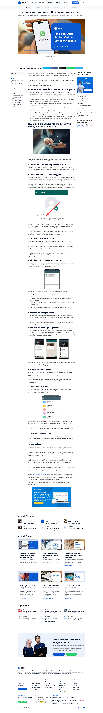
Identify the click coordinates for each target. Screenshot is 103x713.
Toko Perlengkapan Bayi (50, 685)
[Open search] (84, 2)
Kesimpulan (13, 106)
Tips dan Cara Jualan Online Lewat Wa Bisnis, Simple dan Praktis (17, 81)
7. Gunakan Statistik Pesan (17, 100)
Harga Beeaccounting (22, 680)
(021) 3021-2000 (39, 697)
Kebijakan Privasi (75, 689)
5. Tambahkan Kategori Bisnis (17, 95)
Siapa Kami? (74, 680)
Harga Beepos (21, 683)
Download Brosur (22, 689)
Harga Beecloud (21, 681)
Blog (59, 680)
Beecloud (36, 482)
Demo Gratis (75, 2)
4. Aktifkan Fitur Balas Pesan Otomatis (17, 92)
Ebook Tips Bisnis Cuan (63, 689)
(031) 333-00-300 (47, 697)
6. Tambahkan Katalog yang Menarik (17, 98)
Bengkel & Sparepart (36, 687)
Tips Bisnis (53, 59)
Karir (73, 681)
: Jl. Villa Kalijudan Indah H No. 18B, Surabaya (63, 697)
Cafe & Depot (34, 685)
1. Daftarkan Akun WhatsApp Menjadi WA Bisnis (17, 84)
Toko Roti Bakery (48, 680)
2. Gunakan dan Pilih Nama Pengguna (17, 87)
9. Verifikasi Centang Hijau (17, 104)
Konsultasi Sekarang (58, 654)
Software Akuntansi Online (39, 474)
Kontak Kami (74, 683)
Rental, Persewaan (49, 687)
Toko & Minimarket (36, 683)
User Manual (61, 687)
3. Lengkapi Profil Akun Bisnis (17, 90)
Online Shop (34, 689)
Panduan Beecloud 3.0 (63, 683)
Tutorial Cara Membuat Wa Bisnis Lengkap (17, 78)
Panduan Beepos (62, 685)
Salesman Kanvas (35, 681)
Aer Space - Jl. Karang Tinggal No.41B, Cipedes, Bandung (66, 699)
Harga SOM (20, 685)
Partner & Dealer (75, 687)
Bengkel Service (48, 681)
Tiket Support (75, 685)
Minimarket (47, 683)
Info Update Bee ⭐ (62, 691)
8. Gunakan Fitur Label (16, 102)
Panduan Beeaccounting (63, 681)
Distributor (34, 680)
